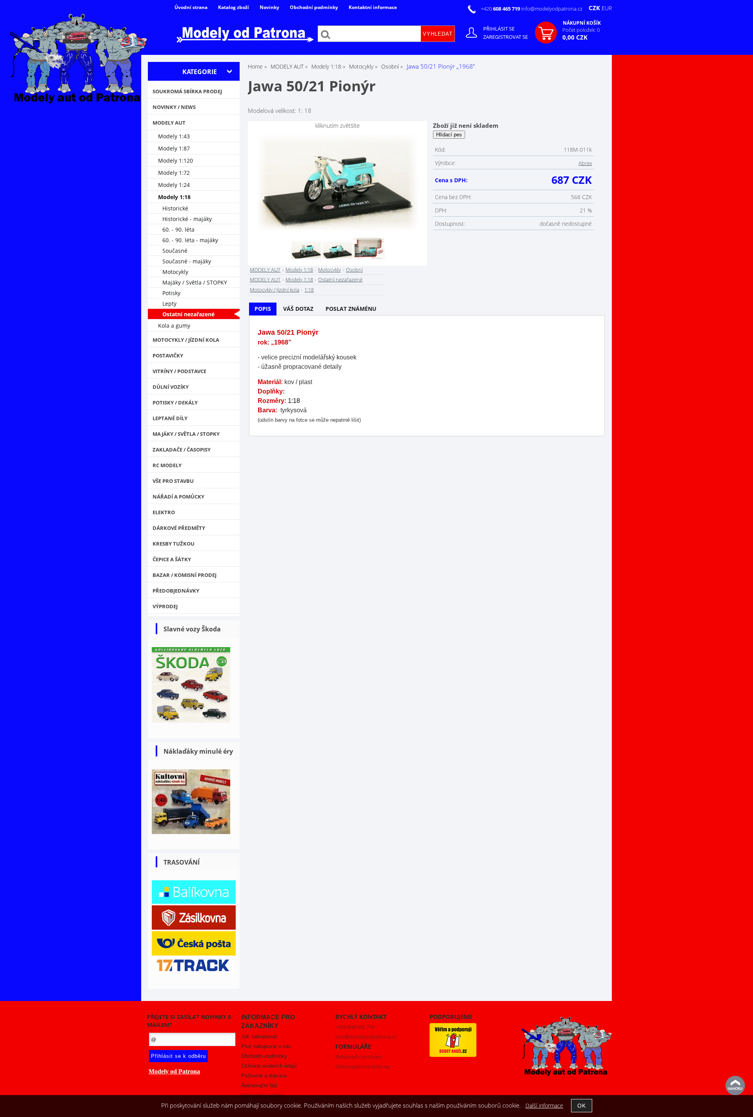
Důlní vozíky (171, 386)
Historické (175, 208)
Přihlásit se (499, 28)
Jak (259, 1036)
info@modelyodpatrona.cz (551, 8)
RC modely (167, 465)
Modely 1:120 (175, 160)
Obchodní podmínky (314, 7)
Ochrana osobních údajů (268, 1066)
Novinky (269, 7)
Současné (174, 250)
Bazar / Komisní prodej (184, 574)
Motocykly (329, 269)
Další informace (544, 1105)
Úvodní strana (191, 7)
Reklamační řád (259, 1085)
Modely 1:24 (174, 185)
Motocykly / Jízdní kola (274, 289)
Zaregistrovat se (505, 36)
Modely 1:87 (174, 148)
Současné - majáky (186, 261)
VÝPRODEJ (165, 606)
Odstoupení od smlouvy (362, 1066)
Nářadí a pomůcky (178, 496)
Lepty (169, 303)
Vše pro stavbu (173, 480)
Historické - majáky (187, 219)
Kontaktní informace (373, 7)
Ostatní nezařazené (340, 279)
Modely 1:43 (174, 136)
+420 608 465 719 (355, 1026)
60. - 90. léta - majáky (190, 240)
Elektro (164, 512)
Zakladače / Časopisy (182, 449)
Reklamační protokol (358, 1056)
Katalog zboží (233, 7)
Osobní (354, 269)
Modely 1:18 (299, 269)
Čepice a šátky (172, 559)
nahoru (735, 1085)
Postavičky (168, 355)
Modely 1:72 (174, 172)
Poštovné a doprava (264, 1076)
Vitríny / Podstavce (179, 371)
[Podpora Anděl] (453, 1055)
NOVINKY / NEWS (174, 107)
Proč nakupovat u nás (266, 1046)
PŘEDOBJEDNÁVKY (176, 590)
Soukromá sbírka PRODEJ (187, 91)
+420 (501, 8)
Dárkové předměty (179, 527)
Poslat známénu (351, 308)
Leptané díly (170, 418)
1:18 (309, 289)
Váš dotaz (298, 308)
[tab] (262, 309)
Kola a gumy (174, 325)
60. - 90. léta (178, 229)
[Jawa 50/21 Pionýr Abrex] (337, 182)
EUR (607, 8)
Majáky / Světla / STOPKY (194, 282)
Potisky (171, 293)
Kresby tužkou (174, 543)
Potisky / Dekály (175, 402)
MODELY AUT (265, 269)
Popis (263, 308)
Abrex (585, 163)
